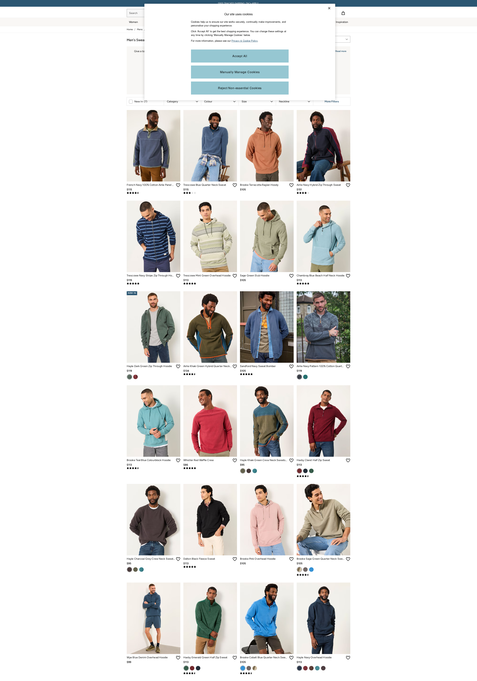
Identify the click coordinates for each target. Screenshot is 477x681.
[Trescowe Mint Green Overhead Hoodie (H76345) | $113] (210, 236)
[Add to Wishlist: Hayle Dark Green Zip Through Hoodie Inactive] (178, 366)
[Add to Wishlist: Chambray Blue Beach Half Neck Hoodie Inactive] (348, 276)
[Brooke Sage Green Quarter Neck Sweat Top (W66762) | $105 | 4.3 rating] (323, 574)
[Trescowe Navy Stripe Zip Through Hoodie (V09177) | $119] (153, 236)
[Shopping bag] (343, 13)
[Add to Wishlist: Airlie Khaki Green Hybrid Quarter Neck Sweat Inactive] (235, 366)
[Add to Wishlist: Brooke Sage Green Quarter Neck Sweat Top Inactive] (348, 559)
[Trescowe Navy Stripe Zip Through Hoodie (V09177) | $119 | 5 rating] (153, 283)
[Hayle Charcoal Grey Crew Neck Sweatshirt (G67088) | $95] (153, 519)
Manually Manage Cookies (240, 72)
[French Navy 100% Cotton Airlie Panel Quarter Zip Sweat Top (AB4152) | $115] (153, 145)
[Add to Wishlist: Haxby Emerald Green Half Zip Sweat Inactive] (235, 658)
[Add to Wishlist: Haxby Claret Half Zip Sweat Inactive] (348, 460)
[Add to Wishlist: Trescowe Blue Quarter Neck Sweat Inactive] (235, 185)
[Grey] (305, 569)
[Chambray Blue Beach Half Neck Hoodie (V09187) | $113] (323, 236)
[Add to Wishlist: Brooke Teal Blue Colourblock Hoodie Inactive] (178, 460)
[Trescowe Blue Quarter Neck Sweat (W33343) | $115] (210, 145)
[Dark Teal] (254, 471)
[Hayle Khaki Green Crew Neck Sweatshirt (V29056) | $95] (267, 421)
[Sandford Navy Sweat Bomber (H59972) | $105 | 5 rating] (267, 374)
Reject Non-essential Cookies (240, 88)
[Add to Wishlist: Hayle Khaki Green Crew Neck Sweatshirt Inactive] (291, 460)
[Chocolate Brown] (311, 668)
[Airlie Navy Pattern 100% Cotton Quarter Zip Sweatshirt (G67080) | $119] (323, 327)
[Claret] (299, 470)
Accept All (239, 56)
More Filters (332, 101)
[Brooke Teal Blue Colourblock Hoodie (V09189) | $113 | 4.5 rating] (153, 468)
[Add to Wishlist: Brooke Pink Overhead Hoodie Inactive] (291, 559)
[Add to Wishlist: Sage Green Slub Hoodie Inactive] (291, 276)
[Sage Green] (299, 569)
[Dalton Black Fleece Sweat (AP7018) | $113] (210, 519)
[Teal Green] (305, 377)
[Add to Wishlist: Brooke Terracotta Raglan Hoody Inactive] (291, 185)
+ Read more (339, 51)
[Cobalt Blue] (311, 569)
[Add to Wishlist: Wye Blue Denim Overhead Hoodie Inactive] (178, 658)
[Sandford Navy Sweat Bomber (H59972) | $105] (267, 327)
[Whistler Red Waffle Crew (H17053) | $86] (210, 421)
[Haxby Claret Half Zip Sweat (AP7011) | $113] (323, 421)
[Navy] (305, 471)
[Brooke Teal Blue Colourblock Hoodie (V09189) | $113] (153, 421)
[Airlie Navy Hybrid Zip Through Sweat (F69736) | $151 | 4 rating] (323, 193)
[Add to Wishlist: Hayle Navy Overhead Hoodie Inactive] (348, 658)
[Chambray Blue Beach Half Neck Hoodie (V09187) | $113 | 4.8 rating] (323, 283)
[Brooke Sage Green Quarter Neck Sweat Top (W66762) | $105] (323, 519)
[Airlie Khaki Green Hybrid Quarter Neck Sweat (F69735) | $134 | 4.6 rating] (210, 374)
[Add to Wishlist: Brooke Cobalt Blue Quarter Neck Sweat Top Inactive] (291, 658)
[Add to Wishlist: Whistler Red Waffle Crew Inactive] (235, 460)
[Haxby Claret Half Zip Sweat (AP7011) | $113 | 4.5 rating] (323, 476)
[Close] (329, 8)
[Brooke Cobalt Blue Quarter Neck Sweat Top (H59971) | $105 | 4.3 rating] (267, 673)
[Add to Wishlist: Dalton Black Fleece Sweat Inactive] (235, 559)
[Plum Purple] (135, 377)
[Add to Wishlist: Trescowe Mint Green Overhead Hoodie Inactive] (235, 276)
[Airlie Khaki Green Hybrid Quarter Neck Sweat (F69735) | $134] (210, 327)
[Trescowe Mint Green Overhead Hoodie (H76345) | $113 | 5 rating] (210, 283)
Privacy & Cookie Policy (244, 40)
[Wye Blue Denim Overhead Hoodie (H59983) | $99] (153, 618)
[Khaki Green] (242, 470)
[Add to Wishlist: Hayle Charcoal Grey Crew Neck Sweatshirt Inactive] (178, 559)
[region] (239, 52)
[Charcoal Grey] (249, 471)
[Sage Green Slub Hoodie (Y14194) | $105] (267, 236)
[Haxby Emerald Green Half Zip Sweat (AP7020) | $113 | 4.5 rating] (210, 673)
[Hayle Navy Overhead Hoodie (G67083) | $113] (323, 618)
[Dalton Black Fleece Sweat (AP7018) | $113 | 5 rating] (210, 566)
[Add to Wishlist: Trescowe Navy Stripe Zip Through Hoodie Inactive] (178, 276)
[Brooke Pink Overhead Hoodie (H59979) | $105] (267, 519)
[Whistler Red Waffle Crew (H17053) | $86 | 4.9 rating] (210, 468)
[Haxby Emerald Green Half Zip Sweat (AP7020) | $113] (210, 618)
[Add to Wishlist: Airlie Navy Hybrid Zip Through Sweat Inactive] (348, 185)
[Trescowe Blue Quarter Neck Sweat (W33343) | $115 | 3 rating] (210, 193)
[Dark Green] (129, 376)
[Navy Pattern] (299, 376)
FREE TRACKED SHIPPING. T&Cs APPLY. (238, 3)
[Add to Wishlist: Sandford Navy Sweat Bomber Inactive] (291, 366)
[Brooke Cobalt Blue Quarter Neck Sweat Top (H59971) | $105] (267, 618)
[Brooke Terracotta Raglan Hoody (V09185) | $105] (267, 145)
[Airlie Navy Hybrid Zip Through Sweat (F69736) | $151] (323, 145)
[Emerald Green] (311, 471)
